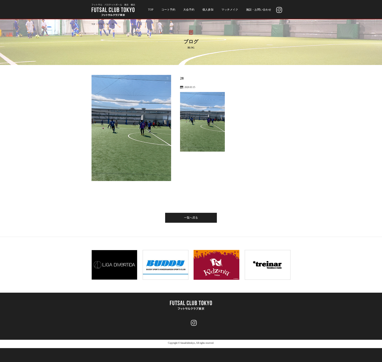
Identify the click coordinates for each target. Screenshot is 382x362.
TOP (150, 9)
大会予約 (188, 9)
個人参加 (207, 9)
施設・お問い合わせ (258, 9)
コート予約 (168, 9)
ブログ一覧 (103, 24)
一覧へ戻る (191, 217)
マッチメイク (229, 9)
